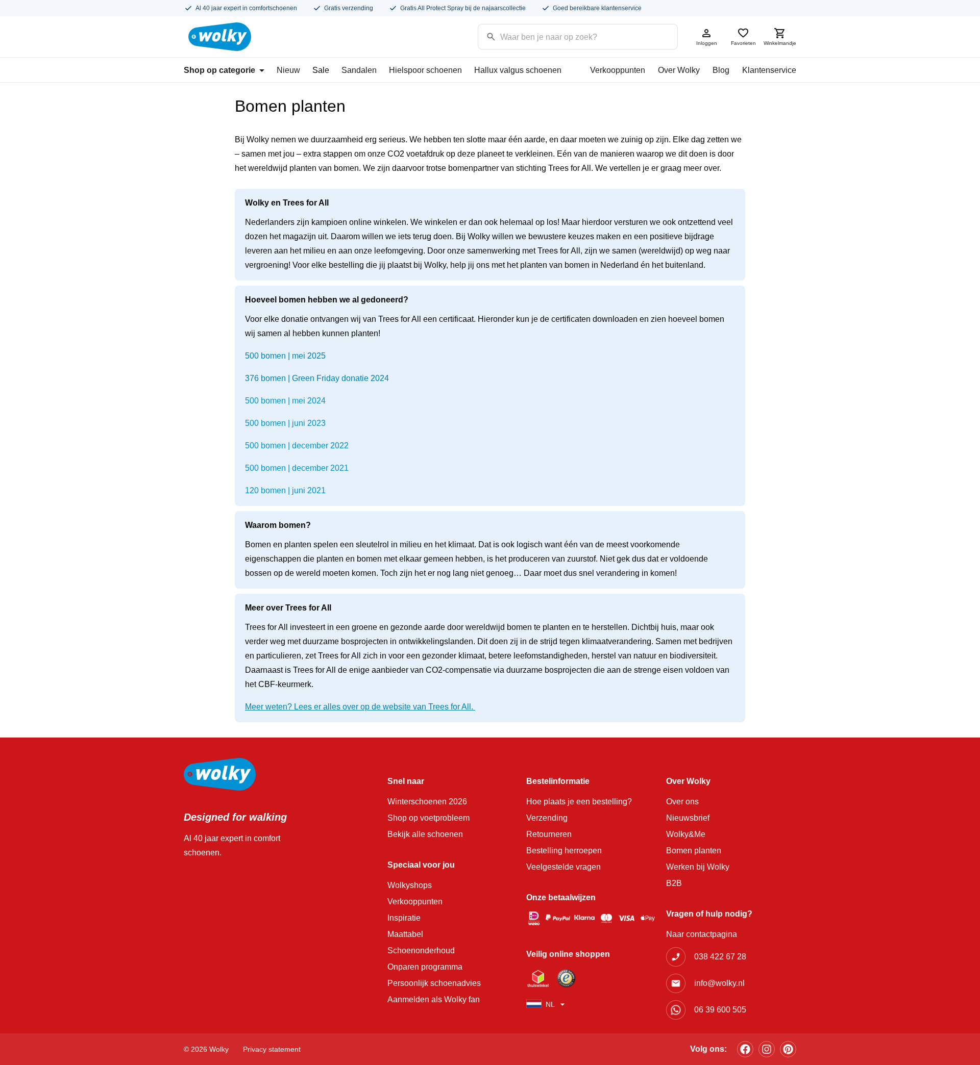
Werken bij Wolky (697, 867)
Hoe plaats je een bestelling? (579, 801)
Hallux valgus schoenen (517, 70)
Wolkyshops (409, 885)
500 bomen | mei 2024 (285, 400)
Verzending (547, 818)
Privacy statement (272, 1049)
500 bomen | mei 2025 (285, 355)
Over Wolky (679, 70)
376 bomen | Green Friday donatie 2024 (317, 378)
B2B (674, 883)
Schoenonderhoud (421, 950)
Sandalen (359, 70)
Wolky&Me (685, 834)
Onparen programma (424, 966)
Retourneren (549, 834)
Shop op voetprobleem (428, 818)
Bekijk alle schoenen (425, 834)
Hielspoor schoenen (425, 70)
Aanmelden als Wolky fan (433, 999)
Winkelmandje (780, 43)
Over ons (682, 801)
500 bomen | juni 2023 (285, 423)
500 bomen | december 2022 (297, 445)
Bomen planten (693, 850)
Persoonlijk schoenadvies (434, 983)
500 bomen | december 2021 (297, 468)
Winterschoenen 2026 (427, 801)
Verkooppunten (617, 70)
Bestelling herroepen (564, 850)
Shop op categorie (219, 70)
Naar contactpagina (701, 934)
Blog (721, 70)
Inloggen (706, 43)
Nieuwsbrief (687, 818)
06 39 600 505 (720, 1009)
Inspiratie (404, 918)
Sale (320, 70)
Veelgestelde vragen (563, 867)
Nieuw (288, 70)
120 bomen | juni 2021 (285, 490)
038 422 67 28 (720, 956)
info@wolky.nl (719, 983)
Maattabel (405, 934)
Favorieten (743, 43)
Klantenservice (769, 70)
